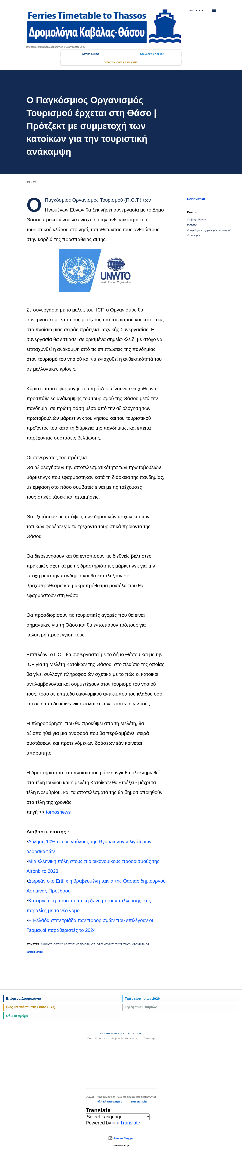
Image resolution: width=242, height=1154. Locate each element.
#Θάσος (192, 224)
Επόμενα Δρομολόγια (23, 998)
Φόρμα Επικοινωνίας (125, 1038)
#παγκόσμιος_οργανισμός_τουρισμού (209, 230)
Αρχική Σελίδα (90, 53)
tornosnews (58, 812)
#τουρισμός (194, 235)
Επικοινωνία (138, 1101)
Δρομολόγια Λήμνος (152, 53)
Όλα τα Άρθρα (17, 1016)
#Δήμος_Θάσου (196, 219)
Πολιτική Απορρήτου (108, 1101)
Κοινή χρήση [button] (196, 198)
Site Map (149, 1038)
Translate (130, 1123)
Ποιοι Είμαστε (96, 1038)
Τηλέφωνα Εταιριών (141, 1007)
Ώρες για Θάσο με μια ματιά (121, 62)
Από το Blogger (123, 1138)
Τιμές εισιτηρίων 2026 (142, 998)
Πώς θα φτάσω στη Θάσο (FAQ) (31, 1007)
